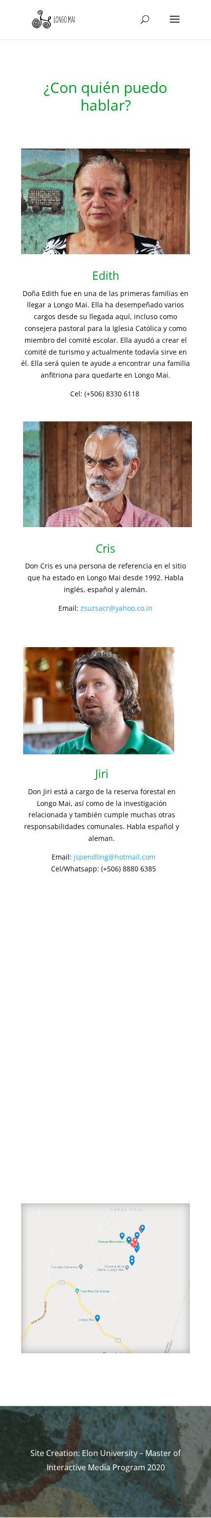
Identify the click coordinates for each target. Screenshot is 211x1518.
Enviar (160, 1175)
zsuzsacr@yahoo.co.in (116, 608)
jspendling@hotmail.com (115, 857)
